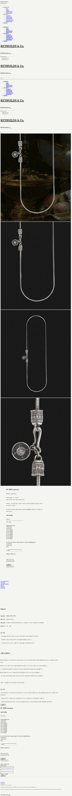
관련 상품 (3, 588)
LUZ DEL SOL (10, 20)
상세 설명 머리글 (5, 581)
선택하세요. (9, 527)
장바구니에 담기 (4, 760)
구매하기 (3, 704)
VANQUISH (9, 18)
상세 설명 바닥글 (5, 584)
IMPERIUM (9, 21)
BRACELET (9, 13)
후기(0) (2, 585)
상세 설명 (3, 582)
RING (7, 10)
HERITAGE (9, 17)
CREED (5, 23)
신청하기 (3, 775)
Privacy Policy (3, 783)
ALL (7, 8)
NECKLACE (9, 11)
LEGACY (8, 16)
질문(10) (2, 586)
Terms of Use (3, 782)
